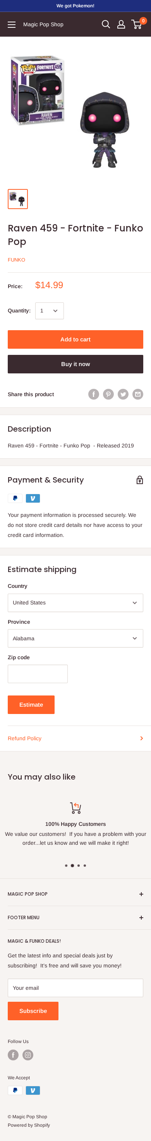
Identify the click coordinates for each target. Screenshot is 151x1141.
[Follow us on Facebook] (13, 1055)
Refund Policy (24, 738)
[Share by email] (137, 394)
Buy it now (75, 364)
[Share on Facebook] (93, 394)
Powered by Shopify (29, 1125)
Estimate (31, 704)
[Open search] (106, 24)
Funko (16, 260)
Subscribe (33, 1011)
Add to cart (75, 339)
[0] (137, 24)
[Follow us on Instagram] (27, 1055)
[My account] (121, 24)
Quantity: (19, 310)
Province (19, 622)
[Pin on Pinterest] (108, 394)
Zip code (19, 657)
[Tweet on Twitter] (123, 394)
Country (17, 586)
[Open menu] (11, 25)
